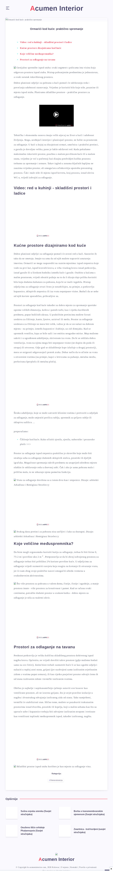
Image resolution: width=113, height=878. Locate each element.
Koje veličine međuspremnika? (37, 54)
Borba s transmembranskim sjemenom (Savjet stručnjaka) (89, 813)
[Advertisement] (56, 218)
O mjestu (64, 867)
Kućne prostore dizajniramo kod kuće (40, 48)
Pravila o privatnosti (88, 867)
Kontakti (74, 867)
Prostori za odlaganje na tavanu (37, 59)
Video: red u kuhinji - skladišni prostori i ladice (46, 42)
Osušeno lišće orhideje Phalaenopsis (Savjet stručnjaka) (33, 830)
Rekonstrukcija (56, 780)
